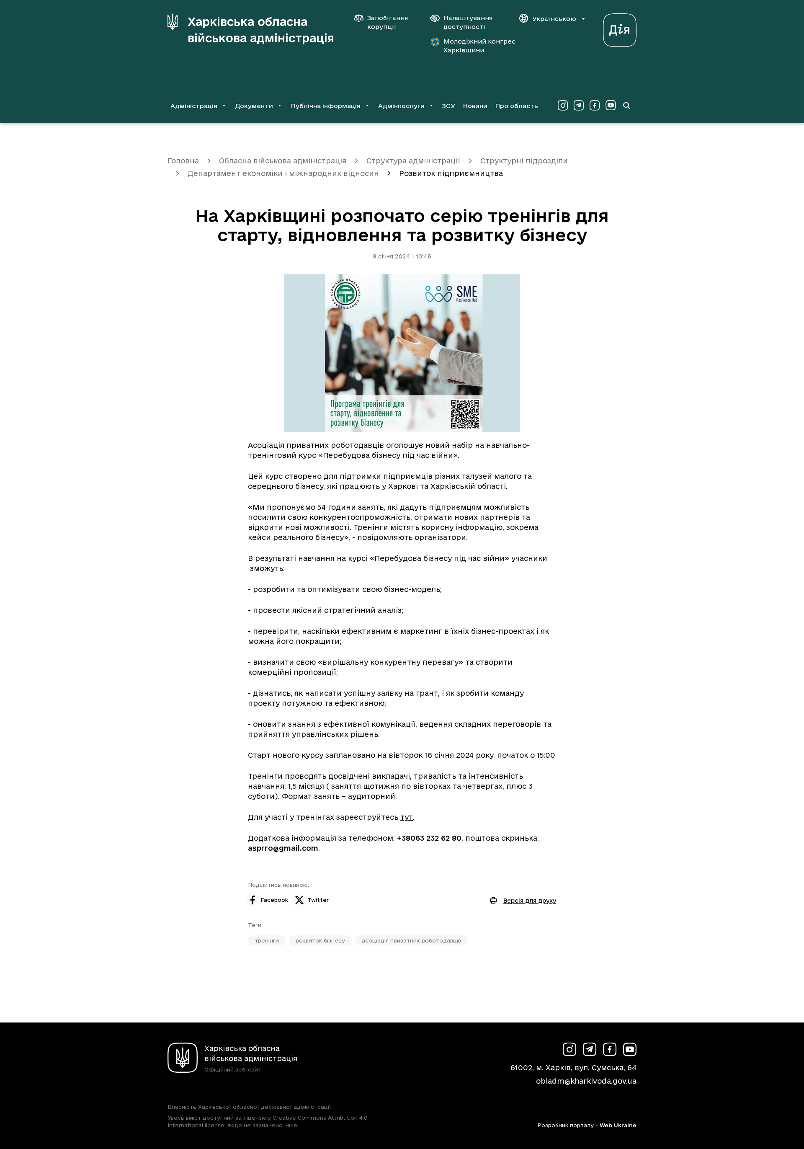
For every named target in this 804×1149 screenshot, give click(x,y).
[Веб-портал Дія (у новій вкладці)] (619, 28)
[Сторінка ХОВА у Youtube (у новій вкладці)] (611, 106)
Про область (516, 105)
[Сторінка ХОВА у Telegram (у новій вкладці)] (579, 106)
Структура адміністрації (413, 161)
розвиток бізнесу (320, 940)
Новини (475, 105)
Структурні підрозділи (524, 161)
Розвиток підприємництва (451, 173)
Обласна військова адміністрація (282, 161)
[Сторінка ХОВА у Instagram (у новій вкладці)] (563, 106)
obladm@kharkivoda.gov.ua (586, 1081)
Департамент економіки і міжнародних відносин (283, 173)
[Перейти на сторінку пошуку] (626, 106)
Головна (183, 161)
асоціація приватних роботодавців (411, 940)
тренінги (267, 940)
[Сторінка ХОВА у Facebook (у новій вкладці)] (595, 106)
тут (406, 817)
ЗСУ (448, 105)
